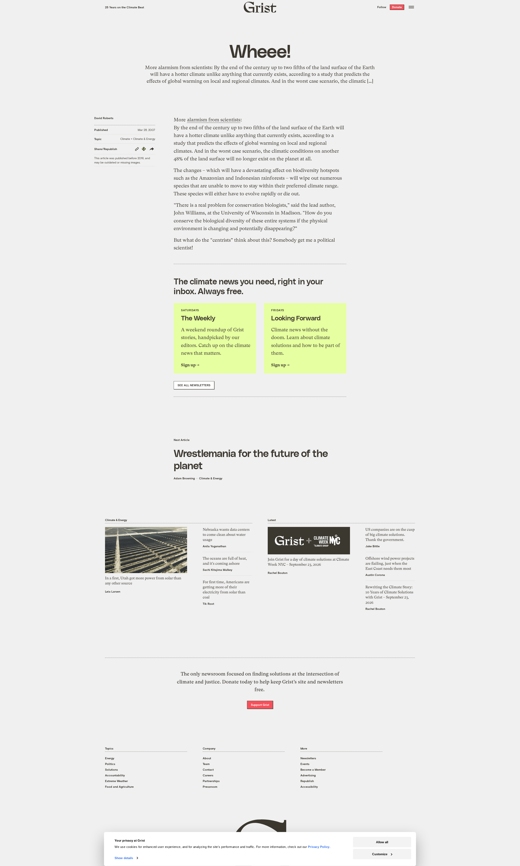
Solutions (111, 769)
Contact (208, 769)
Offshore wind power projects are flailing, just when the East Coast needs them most (389, 563)
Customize (379, 854)
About (207, 758)
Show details (124, 858)
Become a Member (313, 769)
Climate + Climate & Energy (137, 138)
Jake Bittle (372, 546)
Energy (109, 758)
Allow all (382, 842)
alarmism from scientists (213, 120)
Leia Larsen (112, 591)
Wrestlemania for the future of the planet (251, 459)
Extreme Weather (116, 781)
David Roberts (103, 118)
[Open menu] (411, 7)
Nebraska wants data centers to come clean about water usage (226, 534)
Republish (307, 781)
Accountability (115, 775)
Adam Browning (184, 478)
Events (304, 764)
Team (206, 764)
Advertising (308, 775)
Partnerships (211, 781)
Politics (110, 764)
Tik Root (208, 603)
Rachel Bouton (277, 572)
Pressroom (210, 786)
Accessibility (309, 786)
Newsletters (308, 758)
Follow (381, 7)
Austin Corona (375, 575)
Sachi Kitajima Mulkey (217, 569)
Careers (208, 775)
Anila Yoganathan (214, 546)
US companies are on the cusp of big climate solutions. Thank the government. (390, 534)
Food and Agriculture (119, 786)
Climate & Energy (210, 478)
